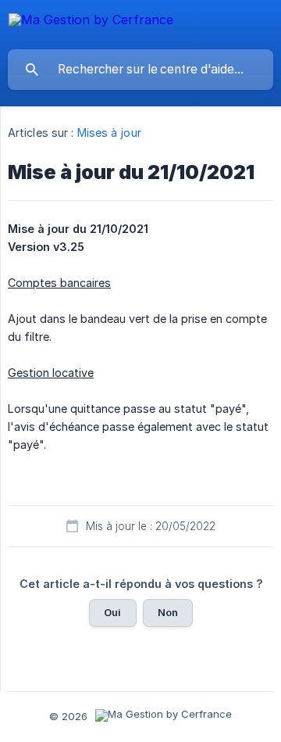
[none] (91, 22)
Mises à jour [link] (109, 132)
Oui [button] (112, 612)
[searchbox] (140, 69)
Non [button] (168, 612)
